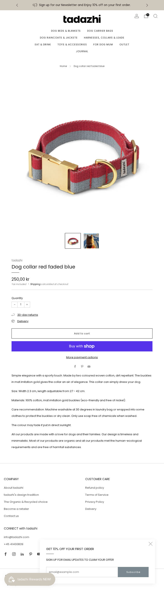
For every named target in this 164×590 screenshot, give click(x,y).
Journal (82, 51)
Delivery (22, 321)
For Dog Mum (103, 44)
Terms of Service (96, 495)
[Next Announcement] (147, 5)
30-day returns (27, 315)
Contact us (11, 516)
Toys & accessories (72, 44)
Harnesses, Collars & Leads (104, 37)
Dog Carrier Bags (100, 30)
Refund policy (94, 488)
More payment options (82, 357)
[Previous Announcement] (17, 5)
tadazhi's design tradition (21, 495)
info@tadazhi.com (16, 537)
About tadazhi (13, 488)
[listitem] (82, 5)
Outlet (124, 44)
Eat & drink (43, 44)
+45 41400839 (13, 544)
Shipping (35, 284)
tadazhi (17, 260)
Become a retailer (16, 509)
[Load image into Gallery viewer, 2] (91, 241)
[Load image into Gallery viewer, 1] (73, 241)
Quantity (17, 298)
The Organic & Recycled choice (26, 502)
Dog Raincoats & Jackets (59, 37)
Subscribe (133, 572)
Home (63, 66)
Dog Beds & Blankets (66, 30)
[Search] (155, 16)
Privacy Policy (94, 502)
